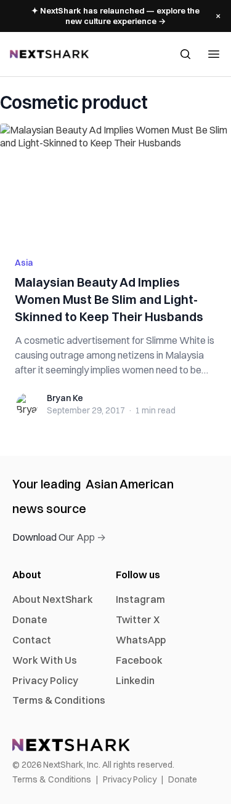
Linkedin (135, 680)
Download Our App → (59, 537)
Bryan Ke (65, 398)
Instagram (140, 599)
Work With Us (44, 660)
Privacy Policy (45, 680)
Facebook (139, 660)
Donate (29, 619)
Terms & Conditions (58, 700)
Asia (24, 262)
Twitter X (138, 619)
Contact (31, 640)
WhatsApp (141, 640)
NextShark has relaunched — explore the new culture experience (115, 16)
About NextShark (52, 599)
